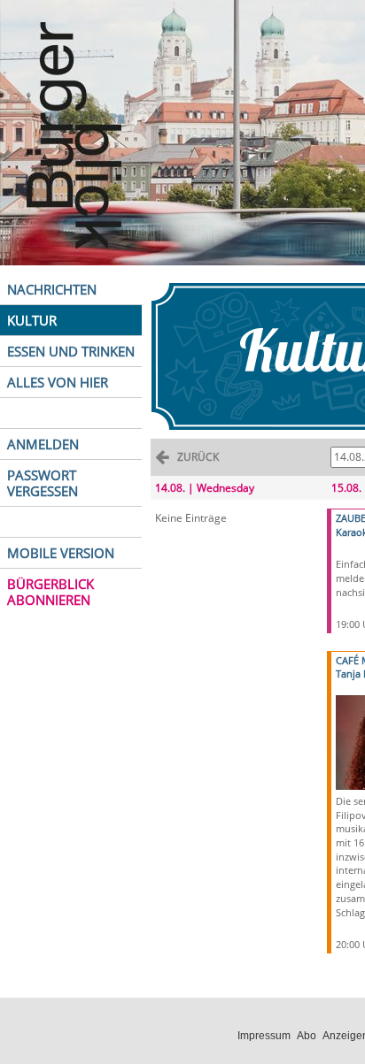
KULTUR (32, 320)
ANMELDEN (43, 444)
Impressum (264, 1036)
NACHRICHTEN (52, 289)
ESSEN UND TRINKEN (71, 351)
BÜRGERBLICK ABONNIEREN (50, 592)
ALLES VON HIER (57, 382)
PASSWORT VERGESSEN (42, 483)
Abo (306, 1036)
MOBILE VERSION (60, 553)
